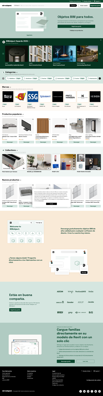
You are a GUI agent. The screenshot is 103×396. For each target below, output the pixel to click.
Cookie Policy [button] (44, 199)
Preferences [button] (40, 200)
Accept (51, 203)
